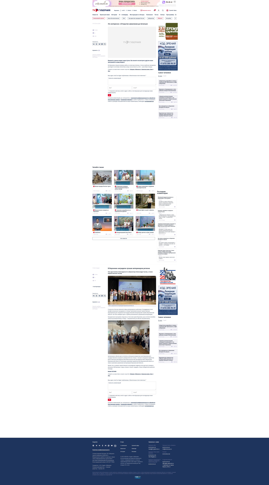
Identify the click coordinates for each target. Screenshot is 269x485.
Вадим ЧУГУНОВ (112, 371)
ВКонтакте (138, 69)
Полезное (149, 15)
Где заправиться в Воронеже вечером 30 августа (166, 106)
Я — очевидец (123, 15)
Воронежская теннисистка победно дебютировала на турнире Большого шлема (166, 114)
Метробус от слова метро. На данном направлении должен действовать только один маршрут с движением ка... (167, 231)
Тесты (156, 15)
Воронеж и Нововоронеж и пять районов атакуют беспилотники (167, 90)
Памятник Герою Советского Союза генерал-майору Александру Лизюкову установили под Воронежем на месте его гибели (167, 252)
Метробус (168, 18)
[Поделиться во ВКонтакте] (93, 44)
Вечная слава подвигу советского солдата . (167, 258)
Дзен (151, 69)
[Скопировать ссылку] (105, 44)
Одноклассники (145, 69)
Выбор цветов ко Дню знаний (146, 232)
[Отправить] (109, 95)
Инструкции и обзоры (137, 15)
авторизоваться (149, 101)
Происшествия (105, 15)
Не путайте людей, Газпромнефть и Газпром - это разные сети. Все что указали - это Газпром (167, 244)
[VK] (99, 446)
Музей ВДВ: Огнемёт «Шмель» (146, 210)
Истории (114, 15)
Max (109, 71)
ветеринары (97, 286)
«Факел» (160, 18)
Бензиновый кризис (98, 18)
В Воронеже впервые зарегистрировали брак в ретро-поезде (122, 188)
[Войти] (158, 10)
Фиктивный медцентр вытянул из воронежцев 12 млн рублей (165, 198)
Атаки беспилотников (113, 18)
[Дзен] (93, 446)
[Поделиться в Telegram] (99, 44)
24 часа (160, 76)
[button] (175, 18)
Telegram (132, 69)
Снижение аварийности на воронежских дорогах (123, 210)
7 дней (164, 76)
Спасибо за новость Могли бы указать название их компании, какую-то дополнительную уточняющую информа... (166, 203)
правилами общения (126, 99)
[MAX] (109, 446)
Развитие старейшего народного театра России (165, 211)
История (122, 451)
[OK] (102, 446)
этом (117, 62)
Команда (134, 448)
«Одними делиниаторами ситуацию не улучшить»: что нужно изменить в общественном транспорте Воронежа (168, 98)
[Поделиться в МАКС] (102, 44)
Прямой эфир (173, 10)
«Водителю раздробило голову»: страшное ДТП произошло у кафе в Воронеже (168, 82)
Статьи (162, 15)
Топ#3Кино (97, 232)
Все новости (123, 238)
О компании (123, 445)
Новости (95, 15)
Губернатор (151, 18)
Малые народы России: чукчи (103, 186)
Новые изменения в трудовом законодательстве (145, 187)
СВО (124, 18)
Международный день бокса (123, 232)
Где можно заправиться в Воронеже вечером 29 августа (166, 239)
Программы (170, 15)
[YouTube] (112, 446)
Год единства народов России (136, 18)
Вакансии (123, 448)
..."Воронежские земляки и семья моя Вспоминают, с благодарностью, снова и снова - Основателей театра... (167, 216)
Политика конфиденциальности (100, 450)
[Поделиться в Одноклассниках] (96, 44)
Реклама (134, 451)
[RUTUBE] (105, 446)
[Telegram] (96, 446)
